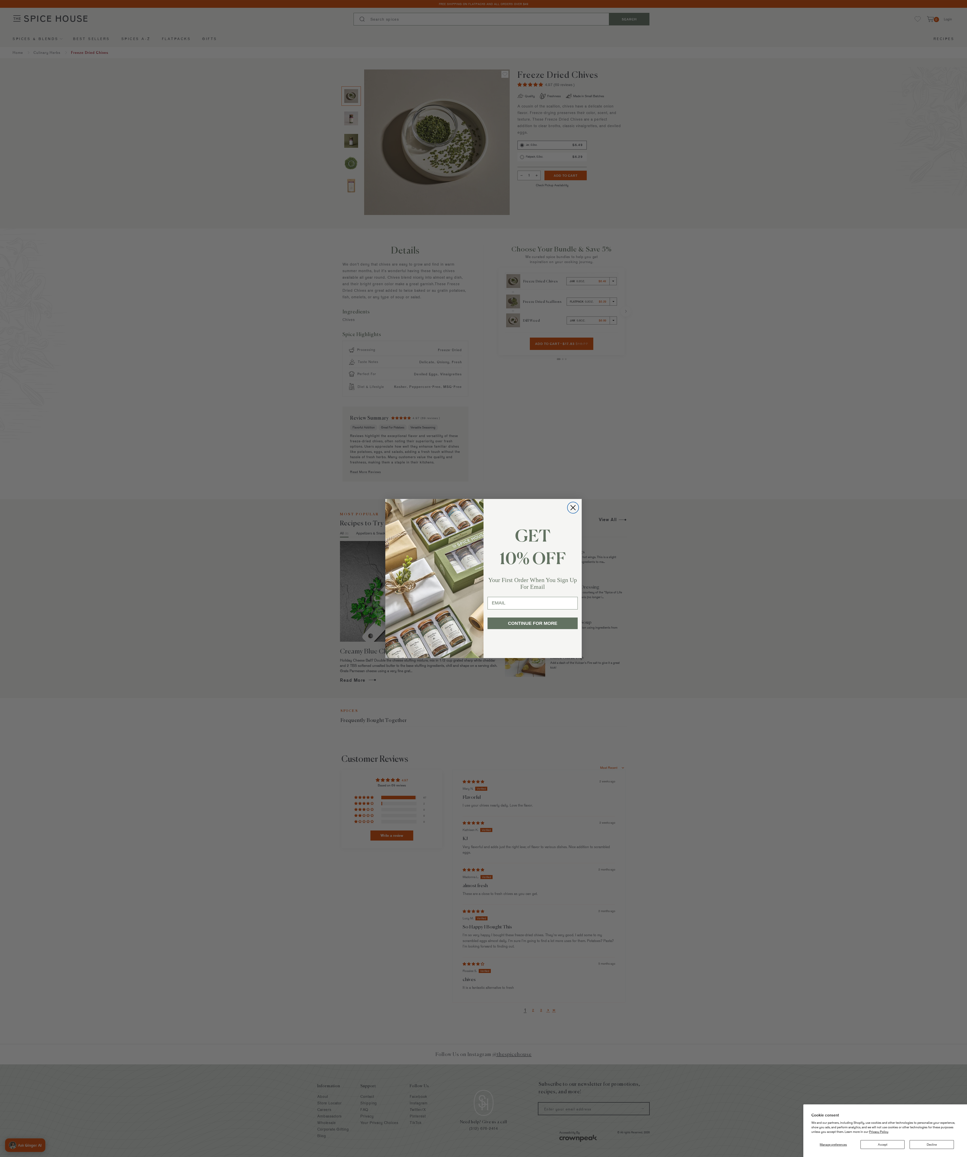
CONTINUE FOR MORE (532, 623)
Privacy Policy (878, 1132)
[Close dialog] (573, 507)
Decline (932, 1144)
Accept (882, 1144)
